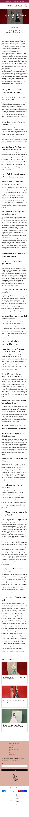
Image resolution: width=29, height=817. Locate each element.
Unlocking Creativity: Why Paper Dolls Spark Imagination (14, 678)
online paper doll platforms (20, 66)
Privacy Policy (12, 754)
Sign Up (14, 770)
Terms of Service (13, 751)
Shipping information (14, 749)
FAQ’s (10, 752)
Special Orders (12, 746)
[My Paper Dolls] (14, 6)
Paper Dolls (17, 30)
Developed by (12, 800)
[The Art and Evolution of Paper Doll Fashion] (15, 692)
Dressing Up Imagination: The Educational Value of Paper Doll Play (13, 726)
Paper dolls (4, 53)
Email (2, 763)
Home (10, 30)
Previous (13, 27)
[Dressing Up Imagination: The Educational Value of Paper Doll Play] (15, 716)
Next (17, 27)
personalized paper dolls (8, 408)
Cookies (11, 747)
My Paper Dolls (15, 787)
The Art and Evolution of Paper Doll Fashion (13, 701)
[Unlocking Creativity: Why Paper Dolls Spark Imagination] (15, 668)
